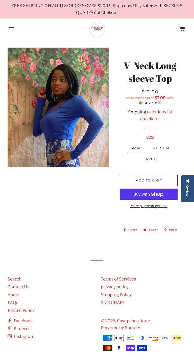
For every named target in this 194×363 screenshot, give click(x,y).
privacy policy (115, 287)
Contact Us (18, 287)
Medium (161, 148)
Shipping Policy (116, 294)
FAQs (13, 302)
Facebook (23, 321)
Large (150, 159)
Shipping (137, 112)
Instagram (23, 336)
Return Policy (21, 310)
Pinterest (22, 328)
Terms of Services (118, 279)
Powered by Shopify (120, 327)
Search (15, 279)
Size (150, 137)
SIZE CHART (113, 302)
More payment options (148, 206)
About (14, 294)
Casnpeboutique (133, 321)
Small (137, 148)
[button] (150, 100)
